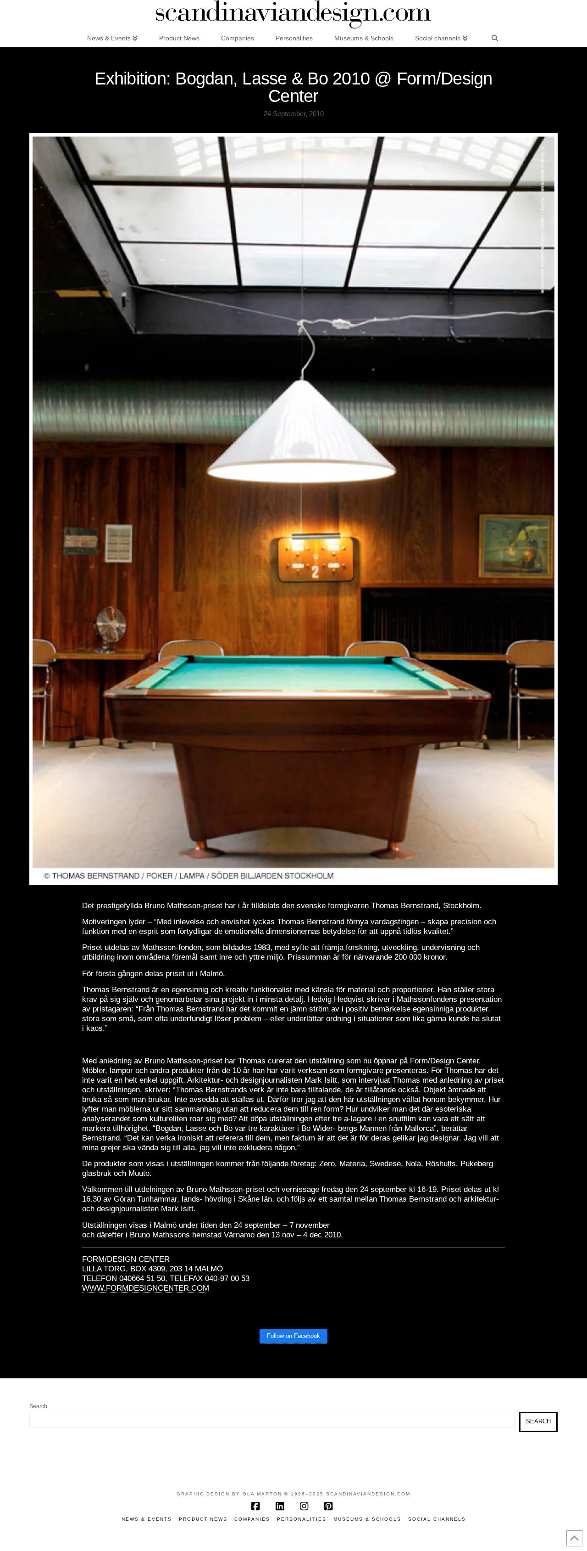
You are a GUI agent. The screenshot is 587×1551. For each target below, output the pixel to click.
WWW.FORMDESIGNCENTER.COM (145, 1288)
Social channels (437, 1519)
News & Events (147, 1519)
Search (38, 1406)
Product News (203, 1519)
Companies (252, 1519)
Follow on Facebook (293, 1335)
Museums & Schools (367, 1519)
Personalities (302, 1519)
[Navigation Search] (495, 37)
